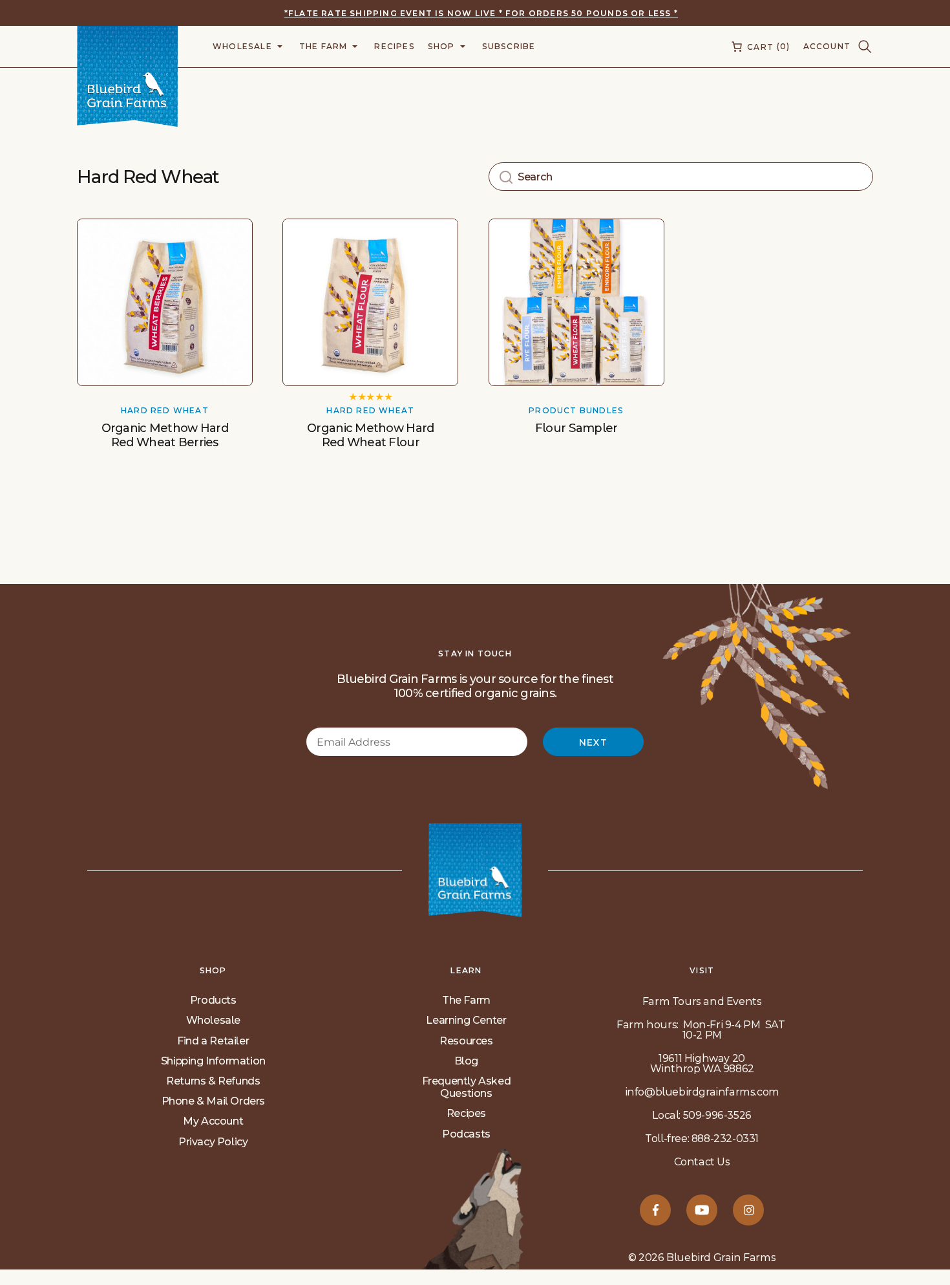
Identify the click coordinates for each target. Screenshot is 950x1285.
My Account (213, 1121)
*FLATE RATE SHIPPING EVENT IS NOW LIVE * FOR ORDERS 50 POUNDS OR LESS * (481, 13)
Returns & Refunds (213, 1081)
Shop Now (164, 359)
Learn (465, 970)
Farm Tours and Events (702, 1001)
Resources (465, 1041)
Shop (213, 970)
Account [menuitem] (826, 46)
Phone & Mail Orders (213, 1101)
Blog (466, 1061)
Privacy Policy (213, 1142)
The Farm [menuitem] (323, 46)
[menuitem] (759, 46)
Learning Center (466, 1020)
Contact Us (702, 1162)
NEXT (593, 742)
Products (213, 1000)
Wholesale (213, 1020)
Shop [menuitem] (441, 46)
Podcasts (466, 1134)
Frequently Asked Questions (466, 1087)
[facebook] (655, 1210)
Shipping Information (213, 1061)
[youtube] (701, 1210)
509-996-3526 (717, 1115)
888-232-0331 (725, 1138)
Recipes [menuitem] (394, 46)
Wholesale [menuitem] (242, 46)
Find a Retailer (213, 1041)
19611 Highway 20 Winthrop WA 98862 (702, 1063)
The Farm (466, 1000)
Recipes (466, 1113)
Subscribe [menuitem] (509, 46)
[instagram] (748, 1210)
